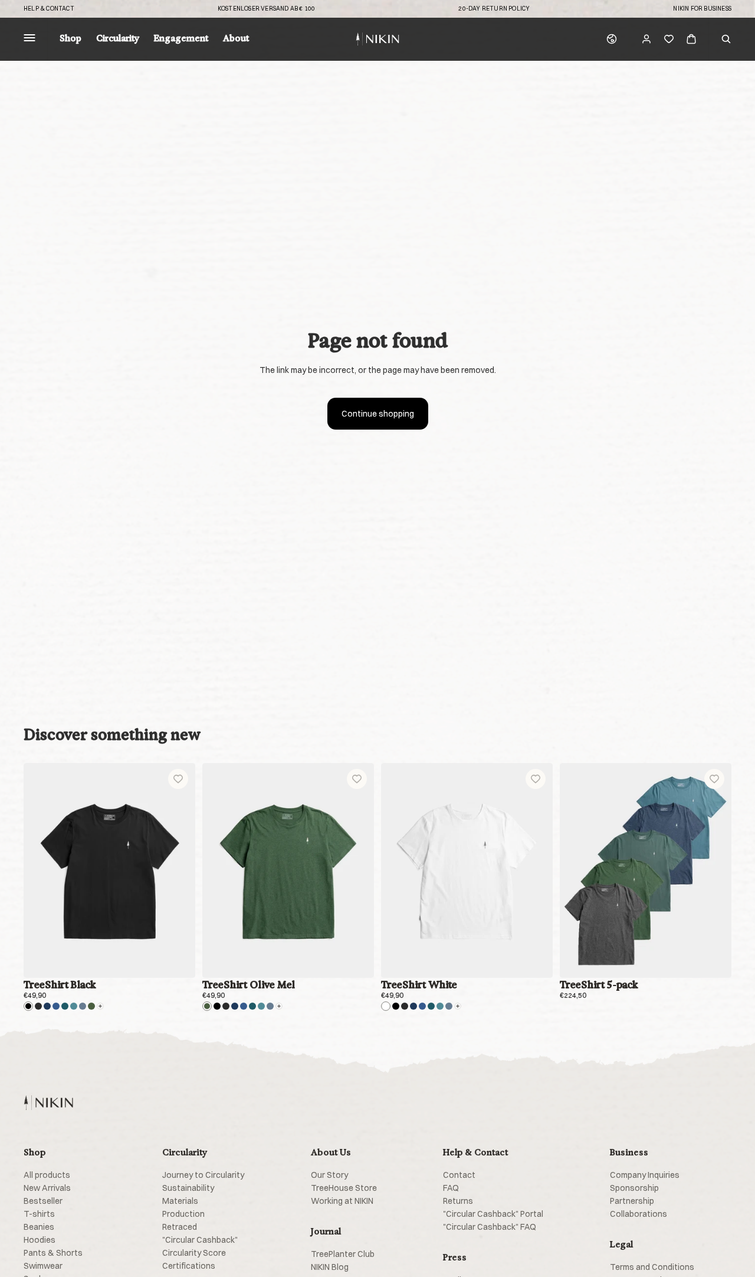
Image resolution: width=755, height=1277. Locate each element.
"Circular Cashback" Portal (493, 1214)
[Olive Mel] (91, 1006)
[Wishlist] (669, 39)
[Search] (726, 39)
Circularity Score (194, 1252)
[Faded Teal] (73, 1006)
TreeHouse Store (344, 1188)
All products (47, 1175)
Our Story (329, 1175)
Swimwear (43, 1265)
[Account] (646, 39)
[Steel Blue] (82, 1006)
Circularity (117, 39)
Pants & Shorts (53, 1252)
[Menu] (29, 39)
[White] (385, 1006)
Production (183, 1214)
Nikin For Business (702, 9)
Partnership (632, 1201)
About (236, 39)
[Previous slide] (41, 870)
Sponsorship (634, 1188)
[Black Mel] (38, 1006)
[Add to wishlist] (178, 779)
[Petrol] (64, 1006)
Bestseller (43, 1201)
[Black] (28, 1006)
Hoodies (39, 1240)
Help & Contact (49, 9)
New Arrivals (47, 1188)
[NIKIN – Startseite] (48, 1103)
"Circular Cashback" (200, 1240)
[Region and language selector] (612, 39)
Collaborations (638, 1214)
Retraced (179, 1227)
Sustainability (188, 1188)
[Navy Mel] (56, 1006)
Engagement (181, 39)
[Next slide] (177, 870)
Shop (70, 39)
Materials (180, 1201)
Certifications (188, 1265)
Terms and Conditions (652, 1267)
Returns (458, 1201)
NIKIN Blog (330, 1267)
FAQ (451, 1188)
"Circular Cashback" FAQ (489, 1227)
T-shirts (39, 1214)
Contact (459, 1175)
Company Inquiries (645, 1175)
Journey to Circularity (203, 1175)
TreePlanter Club (343, 1254)
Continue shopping (378, 413)
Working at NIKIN (342, 1201)
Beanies (39, 1227)
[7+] (100, 1006)
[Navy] (47, 1006)
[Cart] (691, 39)
